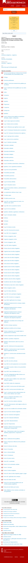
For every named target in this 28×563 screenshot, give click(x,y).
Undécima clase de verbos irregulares (12, 278)
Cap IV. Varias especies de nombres (12, 121)
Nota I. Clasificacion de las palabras (12, 438)
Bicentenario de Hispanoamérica (10, 542)
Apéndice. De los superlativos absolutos (13, 166)
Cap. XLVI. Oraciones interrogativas (12, 414)
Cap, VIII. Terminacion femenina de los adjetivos (14, 133)
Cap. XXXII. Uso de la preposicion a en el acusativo (15, 364)
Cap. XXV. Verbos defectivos (10, 291)
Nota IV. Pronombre (8, 449)
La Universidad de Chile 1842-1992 (10, 509)
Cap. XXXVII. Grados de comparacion (12, 383)
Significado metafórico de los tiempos (12, 328)
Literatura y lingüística (6, 55)
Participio (6, 221)
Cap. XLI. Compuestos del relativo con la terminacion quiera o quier (13, 397)
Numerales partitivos (8, 157)
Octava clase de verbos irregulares (11, 269)
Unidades (24, 5)
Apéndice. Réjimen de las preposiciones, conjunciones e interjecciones (13, 427)
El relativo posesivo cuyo (9, 198)
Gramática (3, 63)
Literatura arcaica (7, 530)
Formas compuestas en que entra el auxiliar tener (15, 335)
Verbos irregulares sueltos (10, 288)
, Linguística (14, 55)
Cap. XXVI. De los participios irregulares (12, 294)
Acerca (16, 557)
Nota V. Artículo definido (9, 452)
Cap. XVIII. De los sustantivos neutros (12, 205)
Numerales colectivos (9, 160)
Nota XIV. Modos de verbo (10, 479)
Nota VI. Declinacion (8, 455)
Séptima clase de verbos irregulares (12, 266)
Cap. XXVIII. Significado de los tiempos (12, 300)
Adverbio (6, 101)
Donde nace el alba (7, 522)
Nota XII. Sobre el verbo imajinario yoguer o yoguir (15, 473)
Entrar (4, 562)
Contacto (22, 557)
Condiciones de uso (8, 557)
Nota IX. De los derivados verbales (11, 464)
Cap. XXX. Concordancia (9, 358)
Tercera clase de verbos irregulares (11, 254)
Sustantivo (6, 95)
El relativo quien (7, 195)
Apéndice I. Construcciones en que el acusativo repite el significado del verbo (14, 349)
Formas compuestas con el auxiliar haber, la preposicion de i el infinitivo (13, 332)
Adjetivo (6, 98)
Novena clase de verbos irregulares (12, 272)
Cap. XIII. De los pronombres (10, 169)
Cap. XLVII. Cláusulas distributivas (11, 417)
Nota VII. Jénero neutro (9, 458)
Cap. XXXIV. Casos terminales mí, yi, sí (12, 371)
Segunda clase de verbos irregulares (12, 251)
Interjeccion (6, 110)
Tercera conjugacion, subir (10, 242)
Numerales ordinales (8, 148)
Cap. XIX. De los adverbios (10, 208)
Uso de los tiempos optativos (10, 325)
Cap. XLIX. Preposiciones (9, 423)
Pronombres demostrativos (10, 178)
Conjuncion (6, 107)
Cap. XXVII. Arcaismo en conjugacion (12, 297)
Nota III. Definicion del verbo (10, 446)
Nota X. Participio (8, 467)
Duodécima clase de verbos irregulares (12, 281)
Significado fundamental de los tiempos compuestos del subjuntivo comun (13, 312)
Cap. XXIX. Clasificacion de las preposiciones (13, 346)
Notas (5, 435)
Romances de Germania (8, 524)
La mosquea (6, 528)
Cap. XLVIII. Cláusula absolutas (11, 420)
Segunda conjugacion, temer (10, 239)
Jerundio (6, 224)
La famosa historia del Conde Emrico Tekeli (12, 544)
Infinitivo (6, 218)
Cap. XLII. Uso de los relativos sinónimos (13, 401)
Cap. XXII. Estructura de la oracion (11, 230)
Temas (12, 5)
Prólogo (6, 77)
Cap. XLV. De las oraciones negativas (12, 411)
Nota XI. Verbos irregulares (10, 470)
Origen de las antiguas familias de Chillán (12, 534)
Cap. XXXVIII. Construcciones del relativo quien (14, 386)
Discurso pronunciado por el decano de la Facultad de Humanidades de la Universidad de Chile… (15, 73)
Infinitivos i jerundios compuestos (11, 338)
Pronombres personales (9, 172)
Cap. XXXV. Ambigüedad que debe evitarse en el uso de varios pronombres (14, 375)
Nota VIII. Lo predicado (9, 461)
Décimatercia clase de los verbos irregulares (14, 284)
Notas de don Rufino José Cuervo (11, 487)
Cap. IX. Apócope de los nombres (11, 136)
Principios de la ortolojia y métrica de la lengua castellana (14, 517)
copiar (14, 36)
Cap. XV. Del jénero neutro (10, 184)
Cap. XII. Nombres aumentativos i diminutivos (14, 163)
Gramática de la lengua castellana (10, 511)
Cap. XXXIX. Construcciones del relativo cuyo (14, 389)
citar (14, 30)
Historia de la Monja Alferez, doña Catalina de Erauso (15, 526)
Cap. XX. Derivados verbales (10, 215)
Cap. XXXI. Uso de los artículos (10, 361)
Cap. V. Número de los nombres (11, 124)
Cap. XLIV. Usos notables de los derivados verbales (15, 408)
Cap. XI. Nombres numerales (10, 142)
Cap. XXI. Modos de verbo (9, 227)
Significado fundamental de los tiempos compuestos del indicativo (13, 308)
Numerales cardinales (9, 145)
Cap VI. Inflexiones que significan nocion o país (14, 127)
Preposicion (6, 104)
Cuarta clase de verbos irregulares (11, 257)
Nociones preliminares (9, 80)
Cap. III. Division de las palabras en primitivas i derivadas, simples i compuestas (14, 117)
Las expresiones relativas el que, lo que (12, 192)
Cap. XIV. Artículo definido (9, 181)
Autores (18, 5)
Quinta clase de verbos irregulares (11, 260)
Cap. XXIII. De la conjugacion (10, 233)
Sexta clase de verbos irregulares (11, 263)
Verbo (5, 92)
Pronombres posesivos (9, 175)
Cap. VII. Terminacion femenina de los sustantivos (15, 130)
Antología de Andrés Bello (8, 515)
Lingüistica (9, 63)
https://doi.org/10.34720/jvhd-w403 (9, 67)
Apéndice (6, 113)
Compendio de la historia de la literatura (11, 513)
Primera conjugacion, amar (10, 236)
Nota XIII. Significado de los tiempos (12, 476)
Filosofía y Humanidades (6, 59)
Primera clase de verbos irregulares (12, 248)
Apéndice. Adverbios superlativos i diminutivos (14, 211)
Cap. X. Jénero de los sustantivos (11, 139)
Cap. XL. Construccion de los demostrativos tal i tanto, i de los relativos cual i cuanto (14, 393)
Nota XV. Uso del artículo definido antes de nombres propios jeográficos (13, 483)
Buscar (14, 12)
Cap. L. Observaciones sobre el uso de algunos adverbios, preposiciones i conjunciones (14, 432)
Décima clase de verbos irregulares (12, 275)
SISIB (5, 550)
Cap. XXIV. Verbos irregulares (10, 245)
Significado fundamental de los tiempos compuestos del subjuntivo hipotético (13, 317)
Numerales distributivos (9, 151)
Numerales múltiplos (8, 154)
